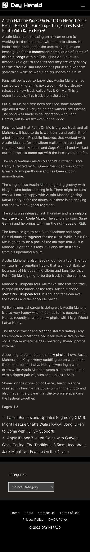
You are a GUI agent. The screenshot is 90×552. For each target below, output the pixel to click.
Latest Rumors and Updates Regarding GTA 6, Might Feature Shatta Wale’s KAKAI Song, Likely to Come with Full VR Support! (44, 424)
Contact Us (46, 513)
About (28, 513)
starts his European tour (21, 294)
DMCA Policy (58, 520)
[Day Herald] (6, 5)
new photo (57, 354)
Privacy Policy (33, 520)
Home (15, 513)
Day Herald (26, 5)
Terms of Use (70, 513)
